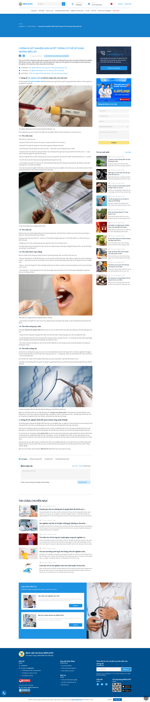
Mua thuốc (116, 11)
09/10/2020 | (44, 73)
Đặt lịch (75, 605)
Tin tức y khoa (31, 26)
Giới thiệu (41, 11)
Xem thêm (128, 152)
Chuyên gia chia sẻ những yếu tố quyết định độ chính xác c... (62, 509)
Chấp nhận (117, 699)
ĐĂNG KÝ (126, 669)
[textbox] (113, 126)
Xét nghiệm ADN (34, 78)
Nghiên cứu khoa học (77, 11)
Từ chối (109, 699)
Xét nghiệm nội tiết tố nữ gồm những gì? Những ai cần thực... (63, 523)
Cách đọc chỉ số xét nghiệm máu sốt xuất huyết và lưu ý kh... (62, 566)
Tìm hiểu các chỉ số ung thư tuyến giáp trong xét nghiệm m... (62, 537)
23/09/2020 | (44, 68)
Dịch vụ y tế (49, 11)
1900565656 (24, 665)
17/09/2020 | (42, 70)
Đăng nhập (128, 4)
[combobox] (113, 126)
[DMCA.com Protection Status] (24, 691)
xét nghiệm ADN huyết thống (62, 459)
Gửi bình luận (83, 482)
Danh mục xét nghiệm (104, 11)
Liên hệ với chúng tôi (114, 68)
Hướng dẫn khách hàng (62, 11)
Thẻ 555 (93, 11)
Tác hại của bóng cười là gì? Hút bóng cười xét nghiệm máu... (62, 551)
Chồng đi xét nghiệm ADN (36, 81)
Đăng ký (120, 4)
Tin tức (87, 11)
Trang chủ (22, 26)
